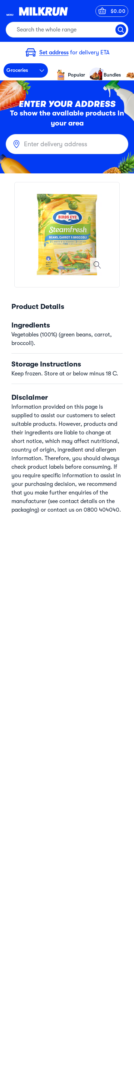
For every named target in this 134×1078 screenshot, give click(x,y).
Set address (54, 52)
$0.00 (118, 11)
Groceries (17, 70)
